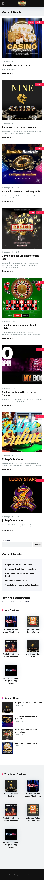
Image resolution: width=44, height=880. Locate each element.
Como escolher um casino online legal (19, 574)
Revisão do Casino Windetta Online (11, 655)
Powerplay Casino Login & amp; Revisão (11, 680)
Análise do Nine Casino (33, 655)
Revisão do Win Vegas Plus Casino (11, 631)
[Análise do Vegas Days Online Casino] (22, 365)
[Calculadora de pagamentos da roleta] (22, 298)
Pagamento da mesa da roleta (19, 127)
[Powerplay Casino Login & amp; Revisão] (11, 676)
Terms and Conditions (28, 875)
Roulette (39, 22)
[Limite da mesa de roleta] (22, 38)
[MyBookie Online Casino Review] (33, 627)
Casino (40, 213)
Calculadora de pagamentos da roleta (22, 585)
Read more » (7, 73)
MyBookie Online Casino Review (33, 631)
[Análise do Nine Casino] (33, 651)
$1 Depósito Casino (13, 459)
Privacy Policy (13, 875)
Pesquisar (6, 540)
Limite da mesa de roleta (16, 65)
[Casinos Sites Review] (22, 3)
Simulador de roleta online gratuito (21, 191)
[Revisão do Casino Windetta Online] (11, 651)
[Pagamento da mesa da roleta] (22, 100)
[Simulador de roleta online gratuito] (22, 164)
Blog (31, 22)
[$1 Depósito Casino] (22, 432)
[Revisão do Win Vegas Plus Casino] (11, 627)
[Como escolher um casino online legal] (22, 228)
